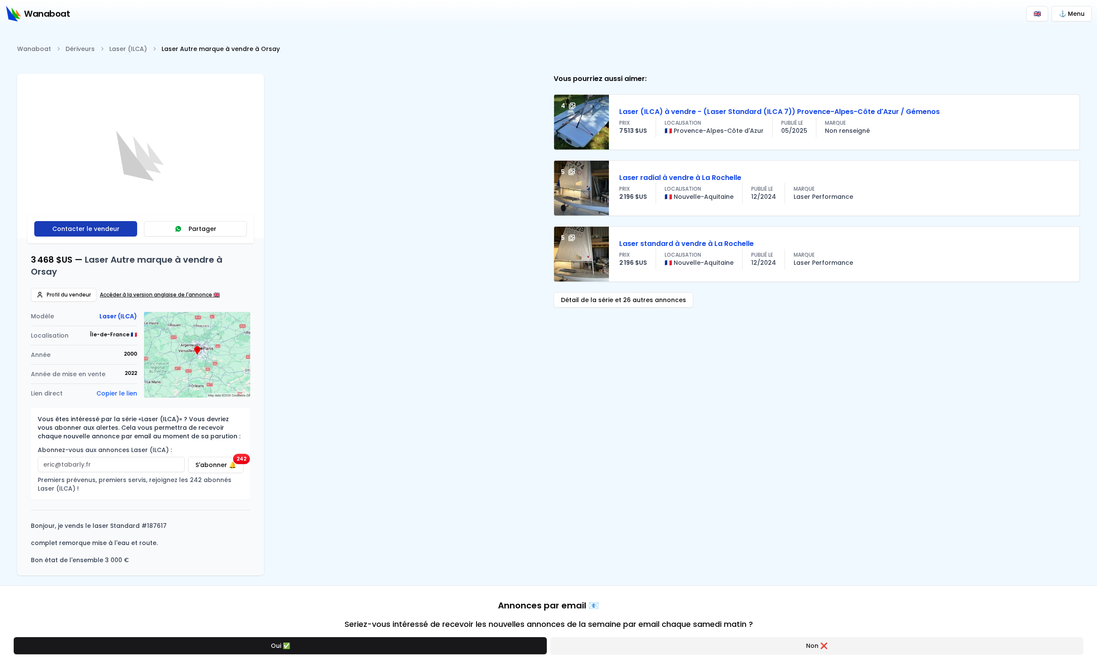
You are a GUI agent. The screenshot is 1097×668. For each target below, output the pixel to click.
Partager (202, 229)
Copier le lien (116, 393)
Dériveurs (80, 49)
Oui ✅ (280, 645)
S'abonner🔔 (219, 463)
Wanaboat (34, 49)
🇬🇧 (1037, 13)
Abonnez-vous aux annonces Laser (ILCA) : (105, 450)
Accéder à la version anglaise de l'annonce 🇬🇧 (160, 294)
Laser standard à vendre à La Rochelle (686, 244)
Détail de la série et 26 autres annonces (623, 300)
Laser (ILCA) (128, 49)
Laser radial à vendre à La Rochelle (680, 178)
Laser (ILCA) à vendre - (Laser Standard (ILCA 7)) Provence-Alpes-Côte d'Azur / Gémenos (779, 112)
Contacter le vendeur (86, 229)
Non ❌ (816, 645)
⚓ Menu (1072, 13)
